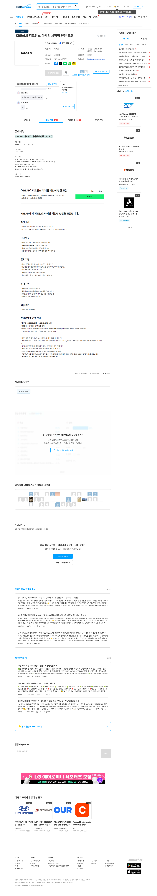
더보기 (108, 589)
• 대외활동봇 (80, 861)
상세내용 (26, 120)
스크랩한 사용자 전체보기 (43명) (81, 75)
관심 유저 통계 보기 (100, 72)
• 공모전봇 (80, 863)
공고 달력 (91, 6)
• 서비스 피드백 (34, 866)
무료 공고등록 (142, 16)
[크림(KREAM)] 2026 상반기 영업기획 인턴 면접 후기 (37, 666)
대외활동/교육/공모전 (34, 16)
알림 (100, 6)
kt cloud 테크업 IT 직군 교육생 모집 (129, 147)
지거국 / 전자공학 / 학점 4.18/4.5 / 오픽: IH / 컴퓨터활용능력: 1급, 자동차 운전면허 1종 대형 (52, 615)
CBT (46, 15)
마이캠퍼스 (93, 16)
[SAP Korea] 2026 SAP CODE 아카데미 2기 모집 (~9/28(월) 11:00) (127, 115)
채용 (27, 23)
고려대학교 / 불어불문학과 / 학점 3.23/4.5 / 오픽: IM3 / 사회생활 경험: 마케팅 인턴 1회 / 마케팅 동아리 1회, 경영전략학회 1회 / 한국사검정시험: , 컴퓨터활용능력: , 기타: (63, 633)
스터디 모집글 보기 (62, 562)
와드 (74, 828)
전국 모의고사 (84, 23)
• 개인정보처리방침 (53, 863)
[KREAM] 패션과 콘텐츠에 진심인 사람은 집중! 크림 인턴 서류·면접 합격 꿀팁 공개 (48, 701)
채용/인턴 (19, 16)
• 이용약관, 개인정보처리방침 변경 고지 (58, 866)
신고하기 (107, 373)
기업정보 (34, 23)
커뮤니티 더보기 (122, 85)
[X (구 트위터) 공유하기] (60, 63)
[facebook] (56, 63)
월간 (131, 44)
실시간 (121, 44)
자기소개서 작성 (68, 106)
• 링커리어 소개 (19, 861)
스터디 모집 (50, 120)
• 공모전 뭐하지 (109, 866)
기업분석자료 (47, 23)
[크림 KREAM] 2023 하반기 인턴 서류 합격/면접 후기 (37, 683)
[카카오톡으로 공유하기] (74, 63)
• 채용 (16, 866)
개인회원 (126, 6)
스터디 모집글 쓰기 (63, 556)
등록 (105, 753)
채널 (84, 16)
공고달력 (58, 23)
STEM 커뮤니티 (142, 39)
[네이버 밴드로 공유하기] (69, 63)
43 (66, 74)
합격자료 (74, 120)
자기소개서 (65, 16)
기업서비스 (137, 6)
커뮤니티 (54, 16)
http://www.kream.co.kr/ (96, 59)
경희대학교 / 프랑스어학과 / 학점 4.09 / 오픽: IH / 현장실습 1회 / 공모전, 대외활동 (48, 597)
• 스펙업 (107, 861)
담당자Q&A (99, 120)
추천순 (143, 44)
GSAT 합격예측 (70, 23)
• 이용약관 (51, 861)
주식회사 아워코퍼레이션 (60, 828)
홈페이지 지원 (53, 72)
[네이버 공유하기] (65, 63)
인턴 (20, 23)
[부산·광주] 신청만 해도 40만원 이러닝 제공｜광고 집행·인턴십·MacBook (129, 212)
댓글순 (137, 44)
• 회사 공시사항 (19, 868)
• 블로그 (93, 863)
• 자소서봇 (80, 868)
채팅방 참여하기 (52, 84)
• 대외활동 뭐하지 (109, 863)
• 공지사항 (17, 863)
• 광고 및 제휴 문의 (35, 861)
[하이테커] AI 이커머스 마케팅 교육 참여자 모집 (129, 180)
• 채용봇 (79, 866)
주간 (126, 44)
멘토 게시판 (76, 16)
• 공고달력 (94, 861)
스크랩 (109, 6)
